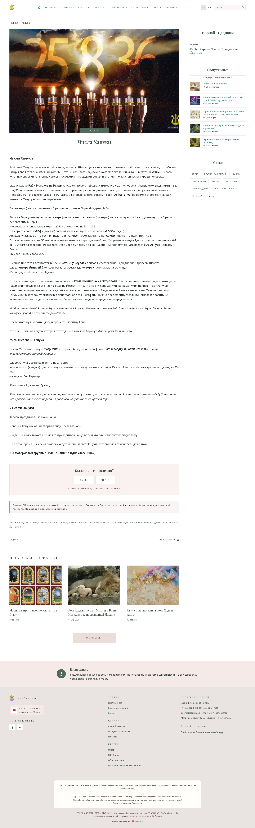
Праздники (118, 7)
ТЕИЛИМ (215, 181)
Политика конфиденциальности (124, 765)
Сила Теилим (231, 181)
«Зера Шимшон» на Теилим (195, 702)
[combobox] (230, 7)
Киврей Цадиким (116, 726)
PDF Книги (171, 7)
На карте (112, 736)
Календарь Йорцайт (118, 708)
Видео (111, 713)
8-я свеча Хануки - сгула (81, 522)
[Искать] (243, 7)
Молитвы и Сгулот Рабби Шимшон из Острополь (206, 717)
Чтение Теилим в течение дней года (199, 707)
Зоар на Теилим (199, 181)
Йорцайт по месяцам (119, 731)
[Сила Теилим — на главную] (11, 7)
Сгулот (82, 7)
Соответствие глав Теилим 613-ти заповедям (204, 712)
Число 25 (166, 522)
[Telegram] (20, 727)
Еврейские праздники (149, 522)
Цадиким (99, 7)
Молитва (51, 7)
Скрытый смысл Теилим (215, 174)
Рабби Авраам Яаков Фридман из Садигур (202, 732)
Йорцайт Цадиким (200, 189)
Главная (13, 22)
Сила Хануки (30, 522)
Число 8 (17, 527)
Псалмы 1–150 (115, 702)
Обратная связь (116, 760)
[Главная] (39, 7)
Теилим (67, 7)
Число (20, 522)
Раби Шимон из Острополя (108, 522)
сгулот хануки (130, 522)
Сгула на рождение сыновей (52, 522)
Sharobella (139, 821)
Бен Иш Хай (197, 196)
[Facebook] (12, 727)
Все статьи (94, 638)
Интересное (138, 7)
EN (209, 7)
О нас (155, 7)
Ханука (26, 22)
